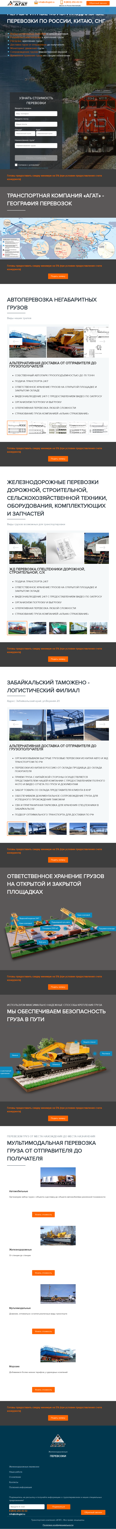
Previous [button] (15, 341)
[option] (17, 428)
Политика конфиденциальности (58, 1525)
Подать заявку (58, 276)
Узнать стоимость (43, 1214)
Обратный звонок (98, 3)
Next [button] (102, 341)
